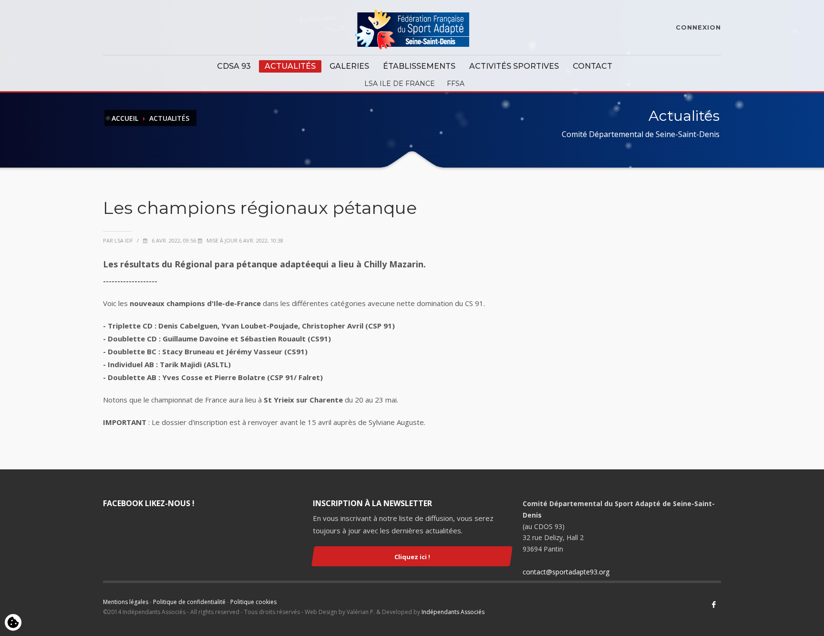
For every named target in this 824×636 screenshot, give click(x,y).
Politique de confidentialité (189, 602)
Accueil (125, 118)
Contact (592, 66)
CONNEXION (698, 27)
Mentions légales (125, 602)
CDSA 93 (234, 66)
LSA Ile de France (399, 83)
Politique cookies (253, 602)
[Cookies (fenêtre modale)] (13, 623)
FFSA (455, 83)
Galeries (349, 66)
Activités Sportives (514, 66)
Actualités (290, 66)
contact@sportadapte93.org (566, 571)
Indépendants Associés (453, 612)
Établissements (419, 66)
